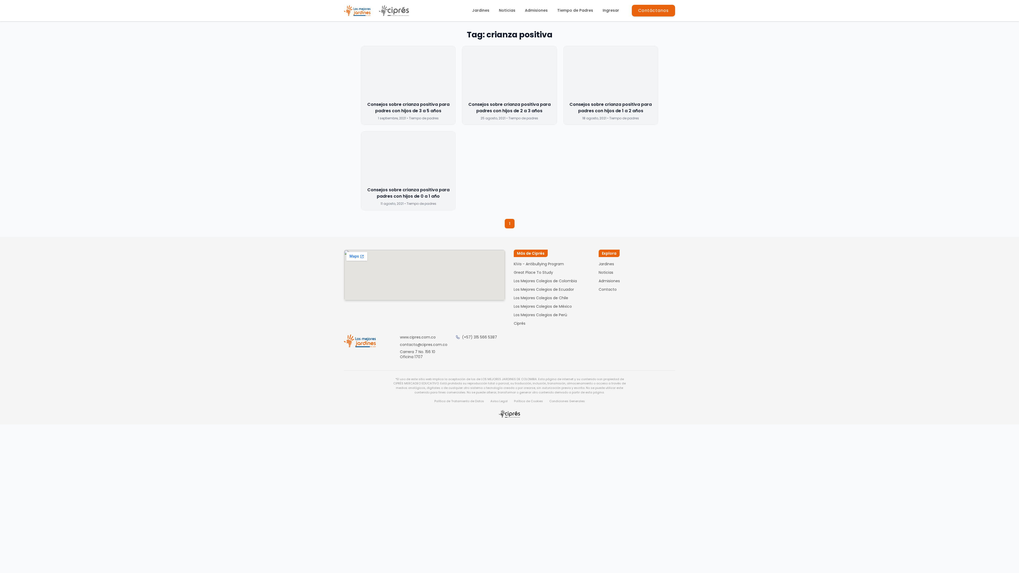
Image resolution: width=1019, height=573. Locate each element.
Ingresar (611, 10)
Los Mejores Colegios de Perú (540, 315)
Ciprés (519, 323)
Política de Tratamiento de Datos (459, 401)
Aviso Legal (499, 401)
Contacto (608, 289)
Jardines (480, 10)
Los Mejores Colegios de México (543, 306)
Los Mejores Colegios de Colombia (545, 281)
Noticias (507, 10)
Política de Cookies (528, 401)
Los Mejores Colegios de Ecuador (544, 289)
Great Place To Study (533, 272)
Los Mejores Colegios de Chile (541, 298)
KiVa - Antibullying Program (539, 264)
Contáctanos (653, 10)
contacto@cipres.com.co (423, 344)
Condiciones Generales (567, 401)
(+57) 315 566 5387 (479, 337)
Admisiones (536, 10)
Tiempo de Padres (575, 10)
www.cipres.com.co (418, 337)
